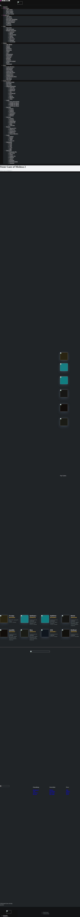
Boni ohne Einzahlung (11, 19)
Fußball (8, 47)
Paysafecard (12, 93)
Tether (10, 99)
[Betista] (64, 397)
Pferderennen (9, 54)
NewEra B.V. (12, 131)
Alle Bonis (9, 16)
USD (10, 145)
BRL (10, 149)
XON (51, 630)
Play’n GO (12, 39)
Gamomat (11, 32)
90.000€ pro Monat (14, 103)
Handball (8, 59)
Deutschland (12, 121)
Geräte (8, 135)
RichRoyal (73, 630)
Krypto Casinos (10, 13)
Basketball (8, 48)
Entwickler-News (10, 72)
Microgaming (12, 34)
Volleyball (8, 57)
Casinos (7, 8)
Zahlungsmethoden (11, 86)
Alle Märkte (9, 44)
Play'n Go (52, 792)
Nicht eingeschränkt (14, 101)
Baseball (8, 58)
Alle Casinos (9, 9)
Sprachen (8, 107)
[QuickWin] (64, 411)
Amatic (11, 159)
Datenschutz (46, 913)
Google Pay (12, 89)
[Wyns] (64, 425)
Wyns (31, 630)
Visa (10, 92)
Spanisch (11, 111)
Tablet (10, 139)
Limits (7, 100)
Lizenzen (8, 117)
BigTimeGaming (13, 161)
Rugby (8, 62)
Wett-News (9, 78)
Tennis (8, 51)
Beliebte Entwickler (11, 30)
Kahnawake (12, 122)
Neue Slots (9, 27)
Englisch (11, 110)
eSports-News (9, 73)
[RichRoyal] (66, 636)
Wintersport (9, 64)
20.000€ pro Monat (14, 106)
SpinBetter (53, 616)
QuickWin (11, 630)
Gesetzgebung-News (11, 76)
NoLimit (11, 37)
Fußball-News (9, 75)
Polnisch (11, 115)
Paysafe (35, 794)
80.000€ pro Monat (14, 104)
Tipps (67, 794)
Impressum (46, 912)
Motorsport (9, 50)
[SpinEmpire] (64, 370)
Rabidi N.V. (12, 132)
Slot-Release (9, 69)
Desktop (11, 136)
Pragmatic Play (13, 152)
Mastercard (12, 90)
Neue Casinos (9, 12)
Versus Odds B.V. (13, 133)
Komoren (11, 119)
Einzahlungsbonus (10, 20)
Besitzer (8, 126)
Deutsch (11, 108)
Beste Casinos (9, 11)
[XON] (45, 636)
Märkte (5, 43)
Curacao (11, 118)
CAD (10, 147)
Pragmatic (11, 40)
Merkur (11, 33)
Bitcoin (11, 96)
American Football (10, 61)
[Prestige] (64, 359)
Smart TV (11, 140)
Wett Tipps (9, 85)
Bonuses (7, 15)
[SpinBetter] (64, 383)
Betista (73, 616)
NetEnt (11, 36)
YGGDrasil (12, 41)
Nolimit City (12, 156)
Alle (67, 789)
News (4, 65)
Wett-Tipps (9, 79)
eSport (67, 792)
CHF (10, 146)
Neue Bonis (9, 18)
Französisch (12, 112)
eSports (8, 46)
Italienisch (11, 114)
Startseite (5, 6)
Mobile (11, 138)
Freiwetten (8, 25)
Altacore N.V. (12, 128)
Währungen (9, 142)
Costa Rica (12, 125)
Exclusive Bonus (10, 22)
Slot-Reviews (9, 68)
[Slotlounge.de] (20, 4)
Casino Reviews (10, 66)
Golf (7, 52)
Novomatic (52, 791)
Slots (4, 26)
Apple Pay (12, 87)
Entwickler (9, 150)
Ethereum (11, 97)
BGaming (11, 160)
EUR (10, 143)
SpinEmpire (33, 616)
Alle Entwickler (10, 29)
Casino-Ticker (9, 71)
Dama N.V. (12, 129)
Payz (10, 94)
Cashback (8, 23)
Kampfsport (9, 55)
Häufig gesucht (7, 80)
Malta (10, 124)
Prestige (11, 616)
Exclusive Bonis (10, 82)
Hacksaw (11, 157)
